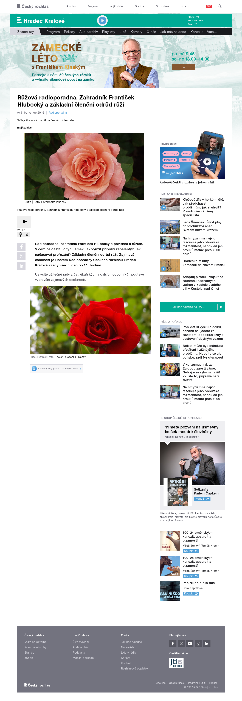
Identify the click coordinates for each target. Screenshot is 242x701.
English (213, 683)
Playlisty (108, 32)
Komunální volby (35, 647)
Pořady (69, 32)
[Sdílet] (27, 234)
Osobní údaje (177, 683)
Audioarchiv (195, 20)
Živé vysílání (170, 166)
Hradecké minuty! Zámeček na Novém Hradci (203, 263)
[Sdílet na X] (21, 256)
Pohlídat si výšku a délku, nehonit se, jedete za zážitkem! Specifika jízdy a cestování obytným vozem (203, 333)
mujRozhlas (116, 6)
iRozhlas (71, 6)
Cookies (160, 683)
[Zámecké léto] (121, 61)
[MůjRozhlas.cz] (24, 128)
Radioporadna (58, 112)
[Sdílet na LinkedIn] (21, 266)
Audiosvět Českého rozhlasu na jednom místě (187, 182)
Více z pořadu (171, 322)
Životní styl (26, 32)
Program (93, 6)
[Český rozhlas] (33, 6)
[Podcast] (20, 234)
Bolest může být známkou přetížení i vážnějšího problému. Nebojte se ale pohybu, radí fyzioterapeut (203, 351)
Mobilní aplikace (83, 658)
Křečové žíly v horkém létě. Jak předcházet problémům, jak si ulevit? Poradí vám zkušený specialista (203, 207)
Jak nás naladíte (173, 32)
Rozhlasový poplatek (134, 668)
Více (212, 32)
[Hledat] (220, 6)
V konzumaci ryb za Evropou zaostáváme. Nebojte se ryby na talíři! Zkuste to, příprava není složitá (201, 372)
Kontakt (196, 32)
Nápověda (127, 647)
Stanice (139, 6)
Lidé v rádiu (128, 652)
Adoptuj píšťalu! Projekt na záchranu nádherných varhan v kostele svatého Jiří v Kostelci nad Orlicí (203, 282)
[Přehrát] (24, 222)
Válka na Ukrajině (35, 642)
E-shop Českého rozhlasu (181, 418)
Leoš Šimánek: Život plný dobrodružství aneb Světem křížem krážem (202, 226)
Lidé (123, 32)
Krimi (185, 153)
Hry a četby (169, 153)
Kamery (192, 24)
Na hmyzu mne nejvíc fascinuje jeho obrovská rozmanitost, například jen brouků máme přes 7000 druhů (203, 246)
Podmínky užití (197, 683)
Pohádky (168, 160)
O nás (151, 32)
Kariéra (125, 658)
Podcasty (79, 652)
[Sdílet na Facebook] (21, 247)
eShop (28, 658)
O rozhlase (162, 6)
